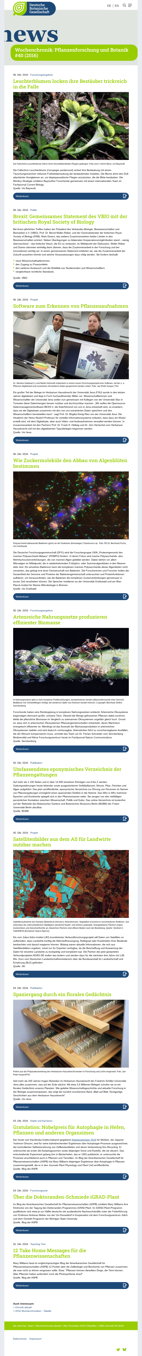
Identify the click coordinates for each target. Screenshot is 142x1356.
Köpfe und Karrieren (41, 1120)
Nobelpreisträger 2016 (84, 1139)
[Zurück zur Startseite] (33, 9)
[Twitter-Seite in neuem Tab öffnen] (118, 1350)
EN (117, 5)
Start (30, 1325)
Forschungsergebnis (41, 74)
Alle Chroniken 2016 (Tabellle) (79, 1325)
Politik (33, 210)
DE (109, 5)
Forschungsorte (39, 1190)
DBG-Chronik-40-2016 (111, 1325)
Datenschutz (20, 1338)
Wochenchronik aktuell (48, 1325)
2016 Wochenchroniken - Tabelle (33, 1311)
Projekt (34, 299)
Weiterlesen (22, 196)
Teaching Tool (37, 1244)
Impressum (35, 1338)
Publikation (36, 762)
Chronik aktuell (23, 1307)
